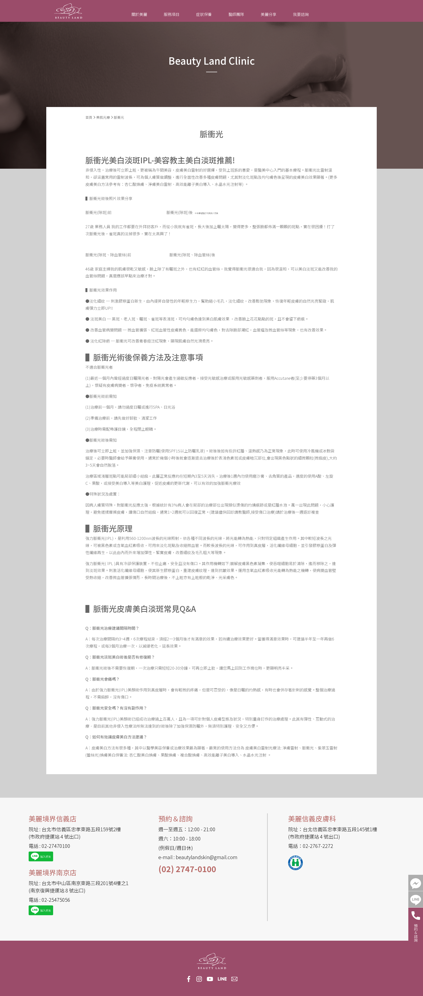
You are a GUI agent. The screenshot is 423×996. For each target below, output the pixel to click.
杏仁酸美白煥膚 (143, 755)
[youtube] (209, 978)
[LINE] (415, 899)
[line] (222, 979)
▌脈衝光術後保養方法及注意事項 (144, 357)
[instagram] (199, 978)
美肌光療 (103, 117)
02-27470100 (56, 845)
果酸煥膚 (168, 755)
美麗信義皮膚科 (312, 818)
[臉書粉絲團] (415, 883)
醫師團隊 (236, 14)
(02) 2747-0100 (187, 868)
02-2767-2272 (318, 845)
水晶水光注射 (226, 184)
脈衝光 (119, 117)
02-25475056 (56, 899)
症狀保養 (204, 14)
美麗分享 (268, 14)
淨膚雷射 (290, 748)
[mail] (234, 978)
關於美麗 (139, 14)
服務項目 (171, 14)
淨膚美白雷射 (160, 184)
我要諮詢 (301, 14)
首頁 (88, 117)
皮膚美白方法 (97, 184)
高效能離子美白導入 (193, 184)
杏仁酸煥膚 (134, 184)
